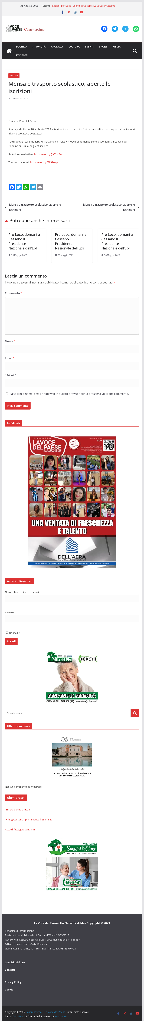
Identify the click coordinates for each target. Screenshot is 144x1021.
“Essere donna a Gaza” (18, 809)
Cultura (74, 46)
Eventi (89, 46)
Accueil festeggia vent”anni (20, 829)
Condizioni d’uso (15, 962)
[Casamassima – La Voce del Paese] (9, 51)
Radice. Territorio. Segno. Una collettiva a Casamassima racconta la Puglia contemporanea (83, 7)
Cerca (135, 713)
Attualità (39, 46)
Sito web (10, 375)
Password (10, 612)
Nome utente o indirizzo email (22, 592)
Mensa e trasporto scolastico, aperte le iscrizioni (35, 207)
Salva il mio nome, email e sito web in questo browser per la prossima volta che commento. (69, 394)
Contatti (22, 55)
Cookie (9, 989)
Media (116, 46)
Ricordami (14, 632)
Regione (14, 75)
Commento (13, 293)
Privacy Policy (13, 982)
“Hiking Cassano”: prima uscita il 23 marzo (29, 819)
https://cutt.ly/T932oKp (44, 162)
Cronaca (57, 46)
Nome (10, 341)
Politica (21, 46)
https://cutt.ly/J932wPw (48, 154)
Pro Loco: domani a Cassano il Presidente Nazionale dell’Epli (24, 241)
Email (9, 358)
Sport (103, 46)
